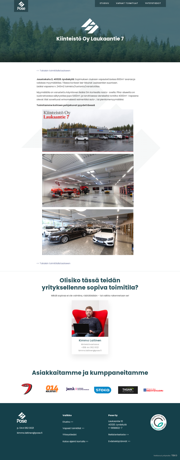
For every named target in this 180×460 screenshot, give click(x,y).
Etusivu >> (68, 421)
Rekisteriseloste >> (118, 434)
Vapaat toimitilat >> (73, 428)
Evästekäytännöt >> (119, 441)
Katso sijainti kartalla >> (75, 441)
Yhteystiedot (70, 434)
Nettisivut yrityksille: (165, 455)
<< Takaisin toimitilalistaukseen (53, 70)
